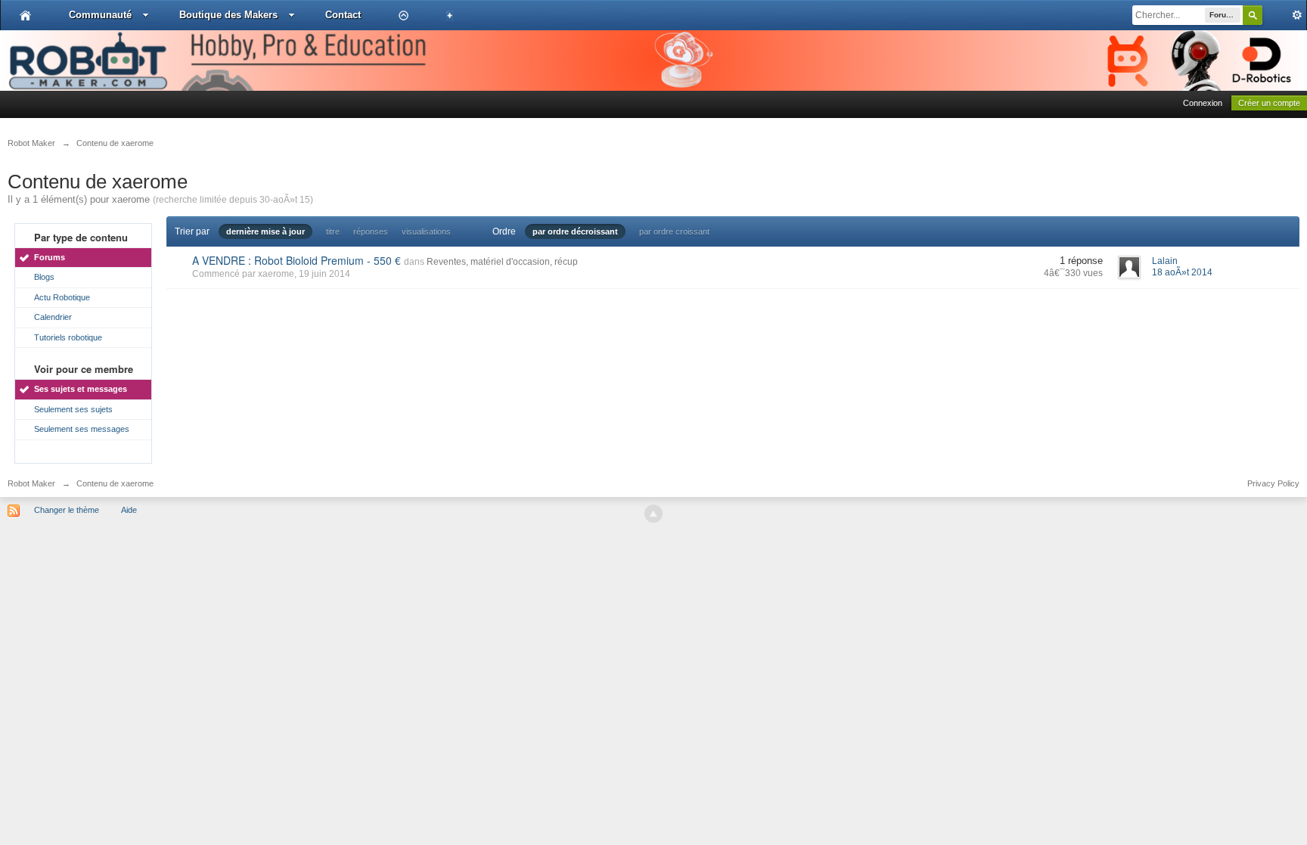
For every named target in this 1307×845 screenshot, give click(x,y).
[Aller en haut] (653, 514)
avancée (1284, 15)
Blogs (44, 276)
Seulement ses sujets (73, 409)
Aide (129, 509)
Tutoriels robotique (68, 337)
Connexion (1202, 102)
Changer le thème (66, 509)
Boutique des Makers (228, 14)
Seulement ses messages (81, 428)
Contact (343, 14)
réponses (370, 231)
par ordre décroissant (575, 231)
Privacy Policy (1273, 483)
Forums (49, 257)
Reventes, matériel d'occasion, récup (502, 261)
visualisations (426, 231)
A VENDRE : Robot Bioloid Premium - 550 (296, 260)
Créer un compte (1269, 102)
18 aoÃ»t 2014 (1182, 272)
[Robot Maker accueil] (25, 15)
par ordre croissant (674, 231)
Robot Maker (31, 483)
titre (333, 231)
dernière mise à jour (265, 231)
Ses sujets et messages (80, 388)
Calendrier (53, 317)
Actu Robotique (62, 297)
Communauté (100, 14)
